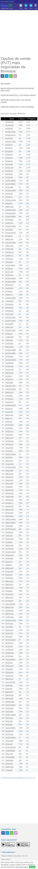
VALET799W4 (10, 265)
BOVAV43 (8, 591)
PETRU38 (8, 721)
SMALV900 (9, 470)
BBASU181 (9, 415)
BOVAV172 (9, 255)
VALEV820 (9, 669)
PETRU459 (9, 324)
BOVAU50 (9, 174)
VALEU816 (9, 435)
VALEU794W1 (10, 682)
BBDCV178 (9, 207)
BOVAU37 (9, 145)
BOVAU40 (9, 128)
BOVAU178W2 (10, 350)
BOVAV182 (9, 610)
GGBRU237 (9, 653)
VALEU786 (9, 187)
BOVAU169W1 (10, 278)
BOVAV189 (9, 672)
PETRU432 (9, 441)
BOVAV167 (9, 633)
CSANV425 (9, 337)
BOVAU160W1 (10, 389)
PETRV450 (9, 708)
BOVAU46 (9, 161)
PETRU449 (9, 311)
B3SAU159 (9, 480)
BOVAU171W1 (10, 210)
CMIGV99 (8, 536)
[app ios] (23, 844)
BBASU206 (9, 347)
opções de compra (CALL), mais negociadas (17, 107)
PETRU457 (9, 308)
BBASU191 (9, 584)
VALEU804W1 (10, 659)
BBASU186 (9, 545)
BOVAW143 (9, 252)
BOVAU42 (9, 409)
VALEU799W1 (10, 728)
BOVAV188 (9, 125)
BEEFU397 (9, 692)
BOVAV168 (9, 741)
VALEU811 (9, 229)
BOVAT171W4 (10, 317)
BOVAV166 (9, 500)
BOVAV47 (8, 575)
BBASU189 (9, 568)
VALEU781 (9, 428)
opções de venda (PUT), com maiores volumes (18, 95)
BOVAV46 (8, 334)
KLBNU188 (9, 363)
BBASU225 (9, 392)
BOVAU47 (9, 148)
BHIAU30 (8, 422)
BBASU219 (9, 438)
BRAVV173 (9, 597)
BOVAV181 (9, 532)
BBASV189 (9, 698)
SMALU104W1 (10, 519)
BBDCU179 (9, 607)
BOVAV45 (8, 562)
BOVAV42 (8, 637)
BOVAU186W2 (10, 181)
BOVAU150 (9, 506)
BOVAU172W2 (10, 620)
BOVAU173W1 (10, 141)
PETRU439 (9, 425)
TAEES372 (9, 764)
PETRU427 (9, 399)
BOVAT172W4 (10, 321)
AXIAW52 (8, 565)
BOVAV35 (8, 689)
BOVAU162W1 (10, 405)
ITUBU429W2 (10, 751)
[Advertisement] (19, 33)
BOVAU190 (9, 122)
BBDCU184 (9, 614)
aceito (32, 867)
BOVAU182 (9, 555)
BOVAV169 (9, 366)
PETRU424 (9, 549)
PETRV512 (9, 578)
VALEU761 (9, 412)
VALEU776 (9, 431)
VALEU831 (9, 627)
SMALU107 (9, 246)
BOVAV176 (9, 630)
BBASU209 (9, 588)
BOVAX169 (9, 168)
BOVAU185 (9, 369)
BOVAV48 (8, 457)
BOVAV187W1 (10, 135)
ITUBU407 (9, 770)
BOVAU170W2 (10, 467)
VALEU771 (9, 295)
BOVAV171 (9, 503)
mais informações (22, 867)
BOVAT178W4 (10, 330)
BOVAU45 (9, 744)
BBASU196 (9, 373)
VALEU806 (9, 382)
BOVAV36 (8, 236)
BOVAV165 (9, 272)
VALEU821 (9, 396)
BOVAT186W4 (10, 184)
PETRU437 (9, 444)
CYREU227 (9, 650)
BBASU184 (9, 474)
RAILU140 (9, 754)
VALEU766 (9, 483)
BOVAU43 (9, 154)
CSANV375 (9, 301)
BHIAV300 (9, 724)
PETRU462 (9, 343)
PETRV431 (9, 734)
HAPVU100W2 (10, 454)
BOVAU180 (9, 493)
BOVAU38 (9, 164)
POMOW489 (9, 757)
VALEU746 (9, 477)
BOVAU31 (9, 197)
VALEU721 (9, 223)
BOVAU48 (9, 177)
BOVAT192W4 (10, 353)
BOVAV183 (9, 571)
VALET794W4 (10, 705)
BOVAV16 (8, 203)
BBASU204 (9, 510)
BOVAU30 (9, 171)
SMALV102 (9, 461)
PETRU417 (9, 259)
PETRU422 (9, 656)
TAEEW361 (9, 760)
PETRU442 (9, 356)
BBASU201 (9, 490)
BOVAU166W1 (10, 216)
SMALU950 (9, 496)
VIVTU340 (9, 646)
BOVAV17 (8, 376)
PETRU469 (9, 666)
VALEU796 (9, 448)
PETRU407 (9, 601)
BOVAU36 (9, 151)
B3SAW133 (9, 731)
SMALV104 (9, 327)
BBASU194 (9, 239)
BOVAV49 (8, 663)
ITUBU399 (9, 487)
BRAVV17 (8, 418)
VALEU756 (9, 676)
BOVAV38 (8, 685)
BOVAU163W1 (10, 226)
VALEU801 (9, 262)
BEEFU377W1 (10, 386)
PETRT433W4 (10, 640)
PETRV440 (9, 304)
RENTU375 (9, 539)
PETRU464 (9, 558)
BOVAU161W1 (10, 747)
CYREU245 (9, 617)
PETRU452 (9, 220)
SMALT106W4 (10, 523)
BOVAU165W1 (10, 213)
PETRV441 (9, 718)
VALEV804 (9, 526)
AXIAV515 (8, 542)
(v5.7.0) (24, 856)
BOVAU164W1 (10, 282)
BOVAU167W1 (10, 233)
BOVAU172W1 (10, 200)
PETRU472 (9, 643)
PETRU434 (9, 513)
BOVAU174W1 (10, 190)
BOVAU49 (9, 194)
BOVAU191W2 (10, 360)
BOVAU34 (9, 158)
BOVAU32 (9, 268)
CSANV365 (9, 464)
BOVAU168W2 (10, 715)
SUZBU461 (9, 288)
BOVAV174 (9, 285)
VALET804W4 (10, 604)
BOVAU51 (9, 291)
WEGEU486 (9, 702)
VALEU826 (9, 711)
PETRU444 (9, 314)
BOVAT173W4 (10, 132)
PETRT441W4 (10, 529)
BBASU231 (9, 581)
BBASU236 (9, 695)
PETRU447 (9, 275)
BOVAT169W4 (10, 738)
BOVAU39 (9, 138)
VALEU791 (9, 379)
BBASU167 (9, 679)
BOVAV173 (9, 402)
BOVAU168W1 (10, 298)
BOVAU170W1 (10, 242)
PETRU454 (9, 249)
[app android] (8, 844)
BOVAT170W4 (10, 552)
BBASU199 (9, 516)
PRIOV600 (9, 340)
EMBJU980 (9, 767)
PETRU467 (9, 594)
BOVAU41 (9, 451)
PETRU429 (9, 624)
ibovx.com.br (5, 859)
